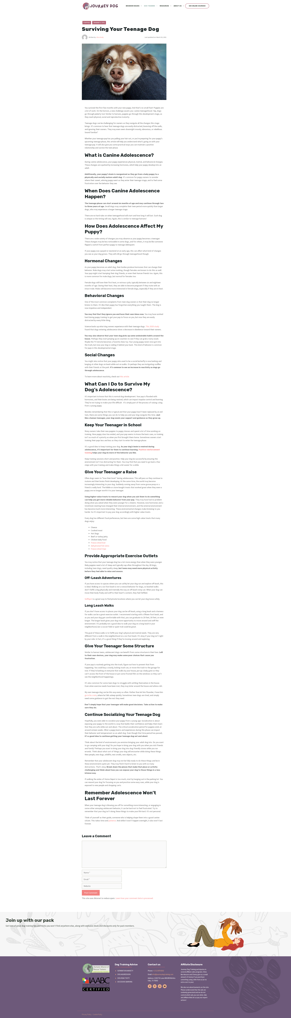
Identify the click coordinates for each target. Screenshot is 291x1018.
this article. (124, 376)
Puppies (87, 23)
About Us (178, 6)
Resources (164, 6)
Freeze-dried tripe (98, 549)
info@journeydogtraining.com (162, 974)
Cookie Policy (97, 1014)
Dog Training (149, 6)
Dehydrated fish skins (100, 545)
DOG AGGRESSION (123, 974)
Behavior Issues (132, 6)
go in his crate (91, 695)
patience (112, 820)
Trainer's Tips (99, 23)
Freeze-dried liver (98, 542)
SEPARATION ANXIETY (125, 971)
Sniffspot (88, 599)
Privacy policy (87, 1014)
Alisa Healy (100, 37)
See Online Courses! (197, 6)
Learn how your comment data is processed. (134, 898)
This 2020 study (152, 326)
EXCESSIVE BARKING (124, 982)
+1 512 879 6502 (158, 971)
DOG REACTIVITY (123, 978)
